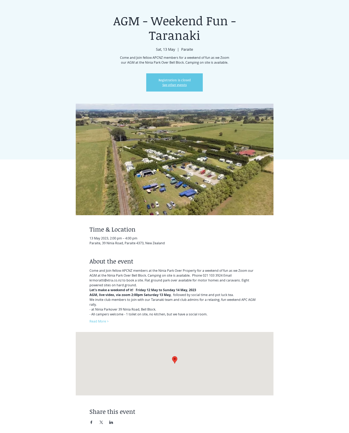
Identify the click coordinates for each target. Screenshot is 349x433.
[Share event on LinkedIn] (111, 422)
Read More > (99, 321)
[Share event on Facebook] (91, 422)
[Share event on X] (101, 422)
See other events (174, 85)
